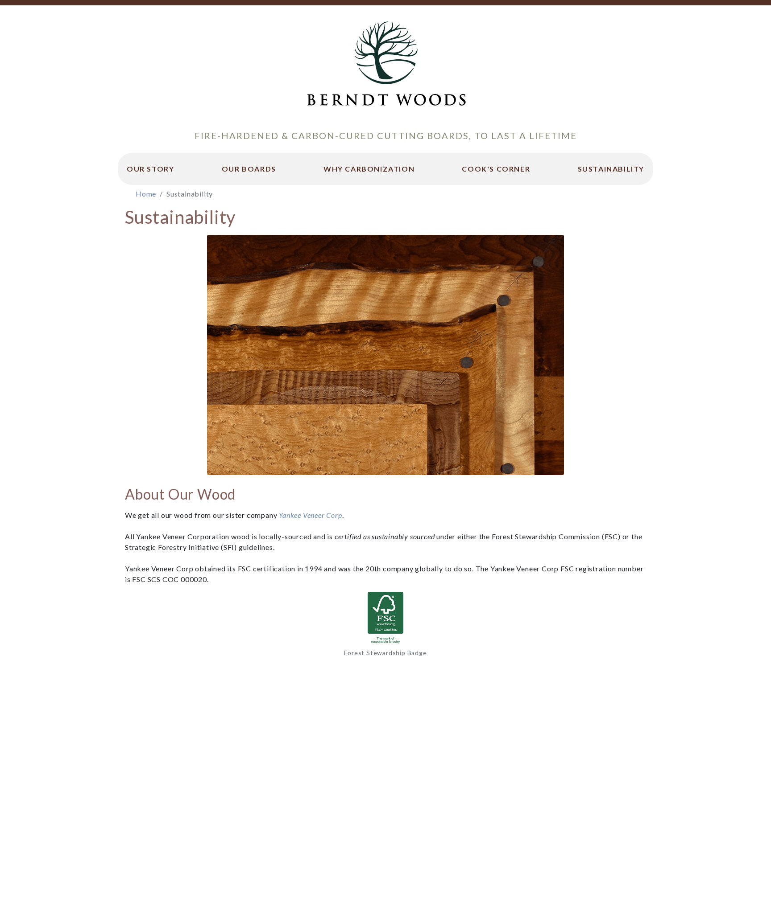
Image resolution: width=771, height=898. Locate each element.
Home (146, 193)
